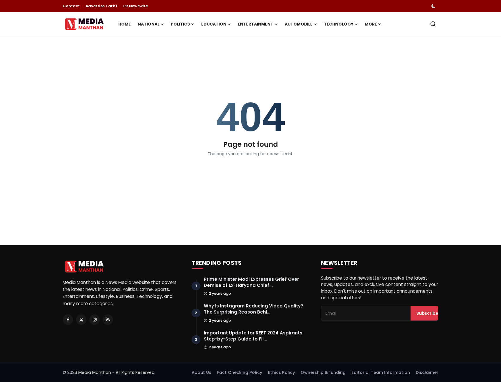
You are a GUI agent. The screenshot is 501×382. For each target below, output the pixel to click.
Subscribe (427, 313)
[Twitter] (81, 319)
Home (124, 24)
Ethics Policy (281, 372)
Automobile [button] (299, 24)
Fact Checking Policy (239, 372)
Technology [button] (338, 24)
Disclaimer (427, 372)
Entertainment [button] (255, 24)
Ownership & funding (323, 372)
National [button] (148, 24)
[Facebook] (68, 319)
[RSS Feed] (108, 319)
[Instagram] (94, 319)
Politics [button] (180, 24)
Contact (71, 6)
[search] (433, 24)
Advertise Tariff (101, 6)
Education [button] (213, 24)
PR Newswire (135, 6)
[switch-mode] (434, 6)
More (371, 24)
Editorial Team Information (380, 372)
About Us (201, 372)
